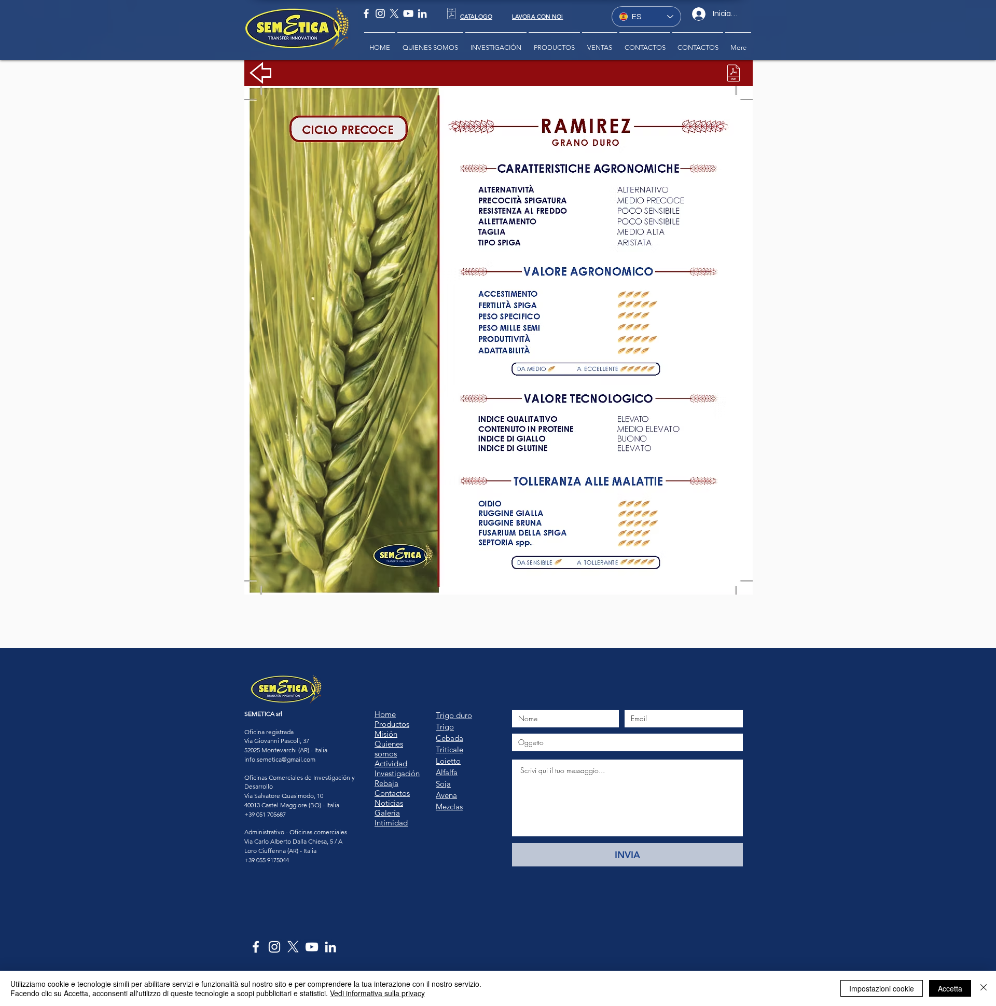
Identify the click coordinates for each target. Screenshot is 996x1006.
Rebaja (386, 783)
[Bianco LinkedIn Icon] (422, 13)
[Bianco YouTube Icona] (408, 13)
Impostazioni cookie (881, 988)
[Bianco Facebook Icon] (366, 13)
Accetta (950, 988)
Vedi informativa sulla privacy (377, 993)
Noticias (389, 803)
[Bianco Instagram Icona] (380, 13)
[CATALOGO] (451, 13)
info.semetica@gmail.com (279, 759)
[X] (394, 13)
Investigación (397, 773)
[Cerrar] (983, 988)
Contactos (392, 793)
